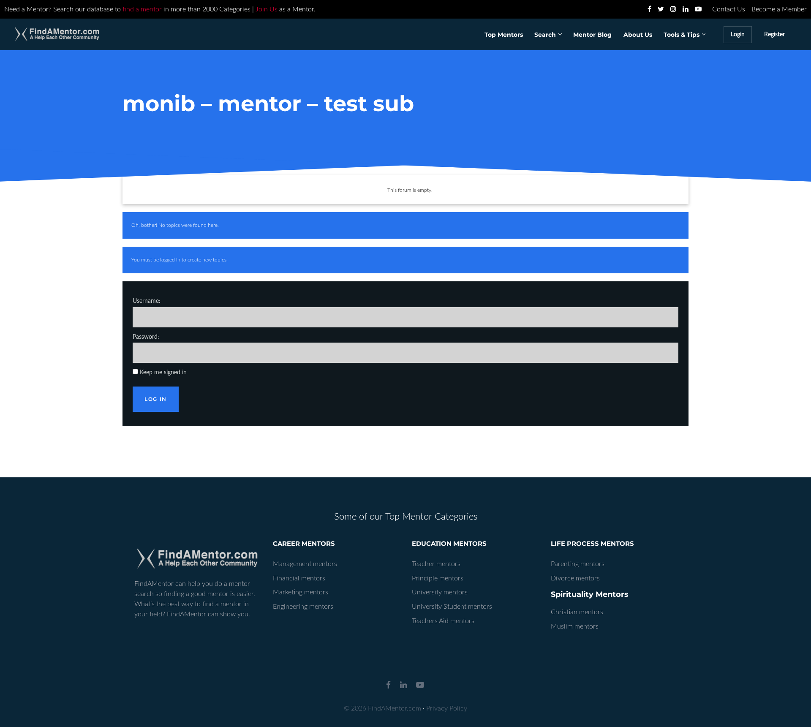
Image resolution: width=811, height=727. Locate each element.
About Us (637, 34)
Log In (155, 399)
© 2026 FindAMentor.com (382, 708)
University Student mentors (452, 606)
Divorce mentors (575, 578)
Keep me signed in (163, 373)
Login (738, 34)
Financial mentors (299, 578)
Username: (147, 301)
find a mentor (142, 9)
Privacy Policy (446, 708)
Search (545, 34)
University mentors (440, 592)
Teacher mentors (436, 564)
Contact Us (728, 9)
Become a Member (779, 9)
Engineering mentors (303, 606)
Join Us (267, 9)
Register (774, 34)
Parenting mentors (577, 564)
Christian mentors (577, 612)
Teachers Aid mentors (443, 621)
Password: (146, 337)
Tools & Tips (681, 34)
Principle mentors (437, 578)
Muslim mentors (575, 626)
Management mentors (305, 564)
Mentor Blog (592, 34)
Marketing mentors (300, 592)
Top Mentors (503, 34)
